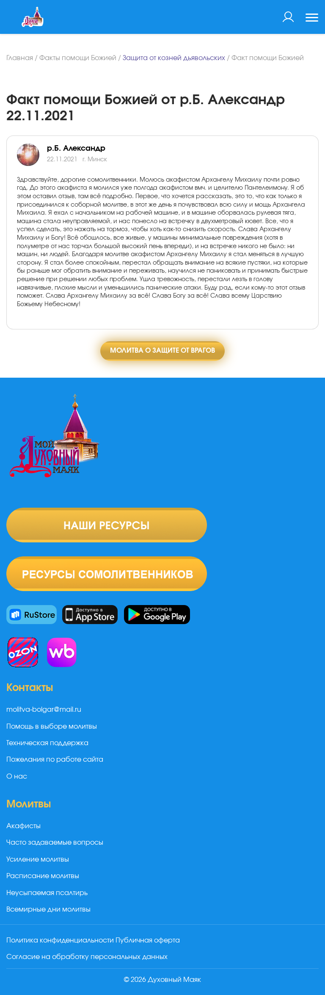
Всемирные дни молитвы (48, 909)
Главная (19, 58)
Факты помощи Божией (77, 58)
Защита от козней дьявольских (174, 58)
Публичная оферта (148, 940)
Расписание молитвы (42, 876)
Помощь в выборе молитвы (51, 726)
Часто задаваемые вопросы (54, 842)
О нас (16, 776)
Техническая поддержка (47, 743)
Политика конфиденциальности (60, 940)
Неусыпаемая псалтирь (47, 893)
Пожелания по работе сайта (54, 759)
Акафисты (23, 826)
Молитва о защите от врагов (162, 350)
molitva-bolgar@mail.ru (43, 709)
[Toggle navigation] (312, 18)
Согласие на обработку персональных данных (87, 957)
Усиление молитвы (37, 859)
